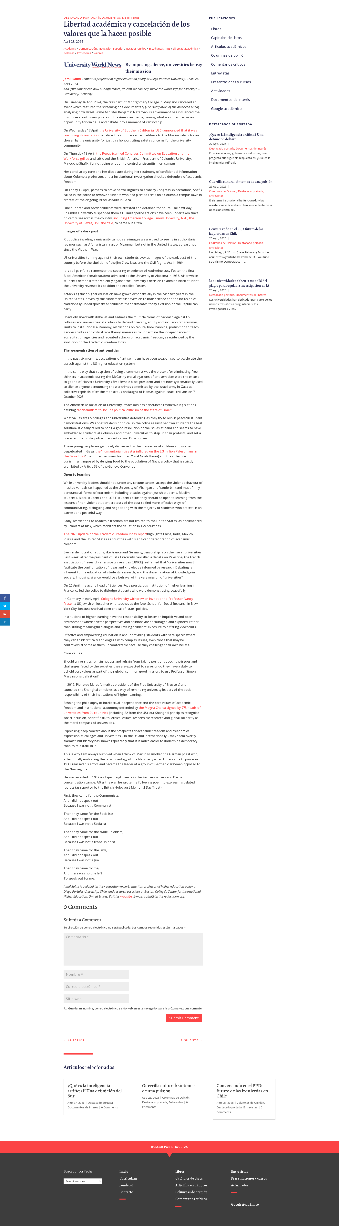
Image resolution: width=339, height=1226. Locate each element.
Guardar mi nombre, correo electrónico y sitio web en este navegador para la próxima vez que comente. (135, 1008)
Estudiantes (156, 48)
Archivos (69, 1176)
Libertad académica (185, 48)
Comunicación (88, 48)
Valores (98, 53)
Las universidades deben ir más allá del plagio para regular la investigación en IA (239, 283)
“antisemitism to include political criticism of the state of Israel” (124, 410)
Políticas (69, 53)
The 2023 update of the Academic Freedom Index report (105, 534)
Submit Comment (184, 1018)
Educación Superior (111, 48)
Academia (70, 48)
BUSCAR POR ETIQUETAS (169, 1147)
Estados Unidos (136, 48)
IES (168, 48)
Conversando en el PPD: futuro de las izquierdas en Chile (236, 231)
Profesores (84, 53)
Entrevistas (216, 196)
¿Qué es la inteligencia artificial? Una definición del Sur (236, 136)
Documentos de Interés (119, 17)
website (126, 896)
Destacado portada (81, 17)
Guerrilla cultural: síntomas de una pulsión (240, 181)
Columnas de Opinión (222, 191)
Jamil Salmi (72, 79)
